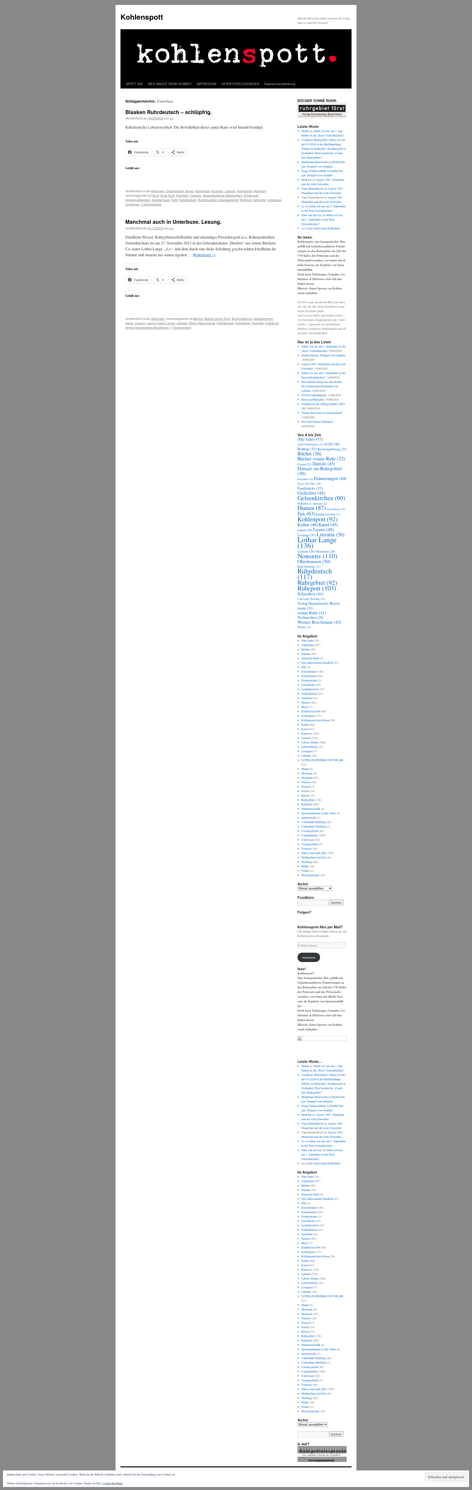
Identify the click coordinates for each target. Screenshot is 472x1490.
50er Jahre (310, 439)
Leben (304, 530)
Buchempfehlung (332, 449)
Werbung (306, 862)
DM (303, 667)
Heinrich (306, 179)
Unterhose (132, 204)
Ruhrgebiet (244, 191)
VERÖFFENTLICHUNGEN (240, 83)
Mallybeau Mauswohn (314, 162)
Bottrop (307, 448)
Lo (171, 118)
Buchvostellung (242, 318)
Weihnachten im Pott (313, 857)
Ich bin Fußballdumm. (314, 395)
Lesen (323, 529)
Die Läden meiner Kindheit (317, 662)
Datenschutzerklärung (279, 83)
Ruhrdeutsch (187, 200)
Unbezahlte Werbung (311, 599)
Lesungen (307, 751)
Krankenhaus (161, 200)
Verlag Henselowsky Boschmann (147, 327)
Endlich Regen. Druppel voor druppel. (323, 355)
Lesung (140, 323)
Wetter (305, 866)
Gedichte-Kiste (310, 689)
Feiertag (195, 195)
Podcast (305, 782)
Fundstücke (310, 488)
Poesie (305, 791)
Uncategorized (309, 831)
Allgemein (157, 191)
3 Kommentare (151, 204)
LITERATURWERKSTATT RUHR (322, 760)
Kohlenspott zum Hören (315, 720)
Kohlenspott (141, 16)
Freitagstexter (309, 680)
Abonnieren (309, 957)
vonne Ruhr (311, 613)
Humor (189, 191)
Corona (304, 464)
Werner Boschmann (319, 622)
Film (315, 483)
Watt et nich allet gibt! (313, 853)
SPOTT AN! (134, 83)
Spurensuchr (308, 817)
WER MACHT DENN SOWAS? (170, 83)
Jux (306, 513)
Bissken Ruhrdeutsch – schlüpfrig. (168, 112)
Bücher (198, 318)
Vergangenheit (309, 844)
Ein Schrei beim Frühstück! (325, 228)
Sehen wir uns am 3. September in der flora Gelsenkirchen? (322, 219)
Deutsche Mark (310, 658)
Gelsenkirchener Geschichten (222, 195)
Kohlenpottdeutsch (137, 200)
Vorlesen (306, 848)
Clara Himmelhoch (312, 188)
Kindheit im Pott (328, 514)
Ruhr (174, 200)
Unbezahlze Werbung (313, 826)
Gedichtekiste (309, 693)
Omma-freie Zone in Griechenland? (321, 413)
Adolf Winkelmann (310, 444)
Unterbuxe (274, 200)
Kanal (129, 323)
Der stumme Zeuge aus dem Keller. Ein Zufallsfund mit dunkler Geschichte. (321, 386)
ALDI (155, 195)
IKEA (305, 707)
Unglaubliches (309, 835)
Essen (303, 483)
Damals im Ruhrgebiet (319, 471)
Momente (306, 773)
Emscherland (175, 191)
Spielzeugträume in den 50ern (318, 813)
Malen (305, 769)
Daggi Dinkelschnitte (313, 171)
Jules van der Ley (311, 215)
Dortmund (305, 479)
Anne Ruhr (167, 195)
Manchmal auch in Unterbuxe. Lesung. (173, 221)
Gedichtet (311, 493)
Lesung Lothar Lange (160, 323)
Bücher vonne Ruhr (217, 318)
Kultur (307, 524)
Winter (304, 627)
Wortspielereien (310, 875)
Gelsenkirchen (263, 318)
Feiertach (182, 195)
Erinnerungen (330, 478)
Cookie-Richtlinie (112, 1483)
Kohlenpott (202, 191)
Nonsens (317, 555)
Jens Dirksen (335, 509)
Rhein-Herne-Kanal (202, 323)
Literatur (182, 323)
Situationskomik (310, 809)
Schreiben (310, 594)
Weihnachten (310, 617)
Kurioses (217, 191)
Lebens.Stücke (309, 742)
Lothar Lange (317, 542)
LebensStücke (309, 747)
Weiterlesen (204, 254)
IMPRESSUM (206, 83)
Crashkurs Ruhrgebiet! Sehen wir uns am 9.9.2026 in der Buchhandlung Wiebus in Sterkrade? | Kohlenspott (323, 144)
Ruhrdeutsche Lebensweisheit (218, 200)
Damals (323, 463)
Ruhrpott (259, 191)
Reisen (305, 795)
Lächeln (230, 191)
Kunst (328, 524)
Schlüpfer (259, 200)
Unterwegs (307, 840)
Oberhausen (314, 561)
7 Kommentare (181, 327)
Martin (305, 131)
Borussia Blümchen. (313, 399)
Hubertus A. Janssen (312, 503)
